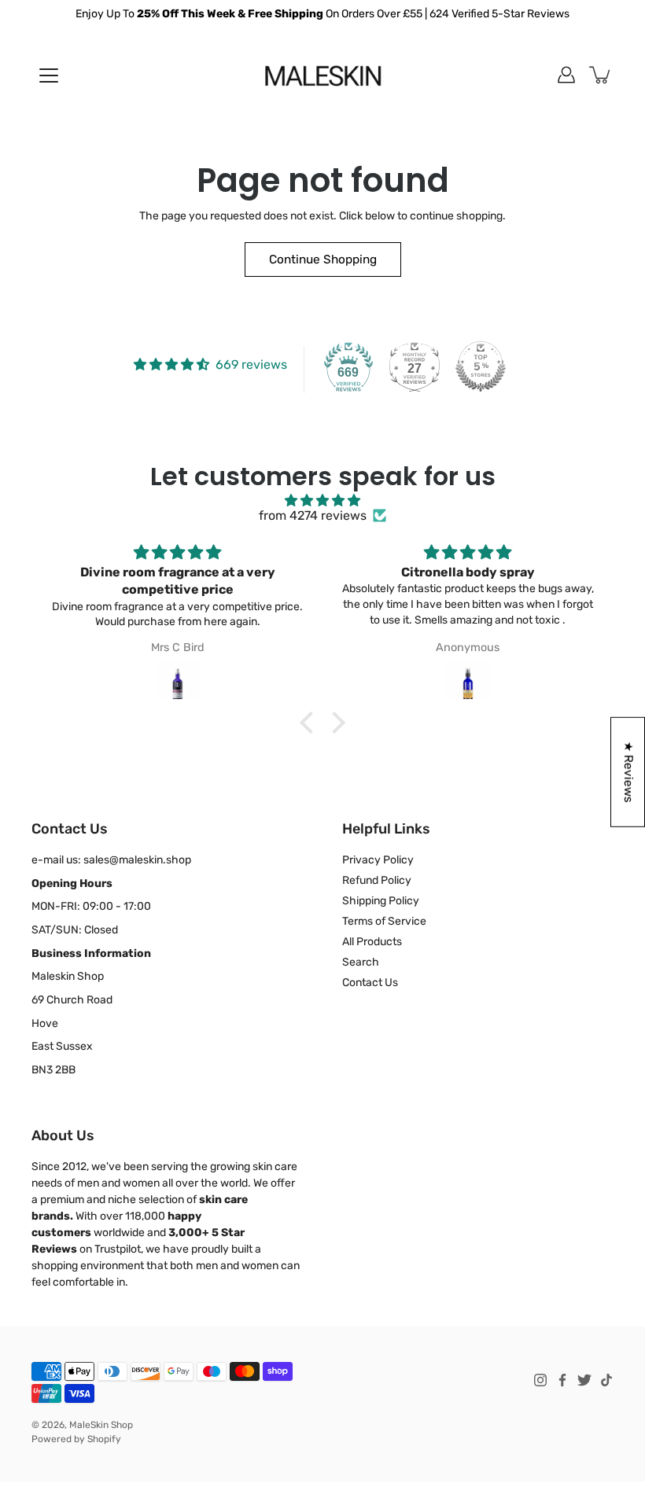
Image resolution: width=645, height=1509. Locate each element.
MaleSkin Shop (101, 1424)
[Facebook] (562, 1380)
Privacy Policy (378, 860)
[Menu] (48, 75)
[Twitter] (584, 1380)
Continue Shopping (323, 259)
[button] (311, 723)
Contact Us (370, 982)
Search (360, 962)
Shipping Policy (380, 900)
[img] (322, 500)
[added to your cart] (601, 74)
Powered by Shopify (76, 1439)
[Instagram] (540, 1380)
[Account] (566, 74)
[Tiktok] (606, 1380)
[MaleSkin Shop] (323, 74)
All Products (372, 941)
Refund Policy (376, 880)
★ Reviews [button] (628, 771)
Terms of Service (384, 921)
